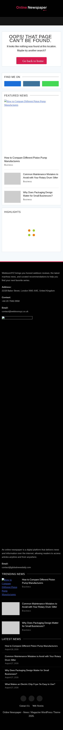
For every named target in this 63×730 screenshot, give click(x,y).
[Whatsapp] (50, 83)
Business (8, 165)
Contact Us (25, 706)
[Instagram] (31, 83)
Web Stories (38, 706)
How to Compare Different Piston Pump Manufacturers (31, 646)
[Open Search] (60, 21)
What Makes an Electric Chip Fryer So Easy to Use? (30, 684)
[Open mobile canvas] (3, 21)
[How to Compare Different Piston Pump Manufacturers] (31, 127)
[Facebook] (12, 83)
